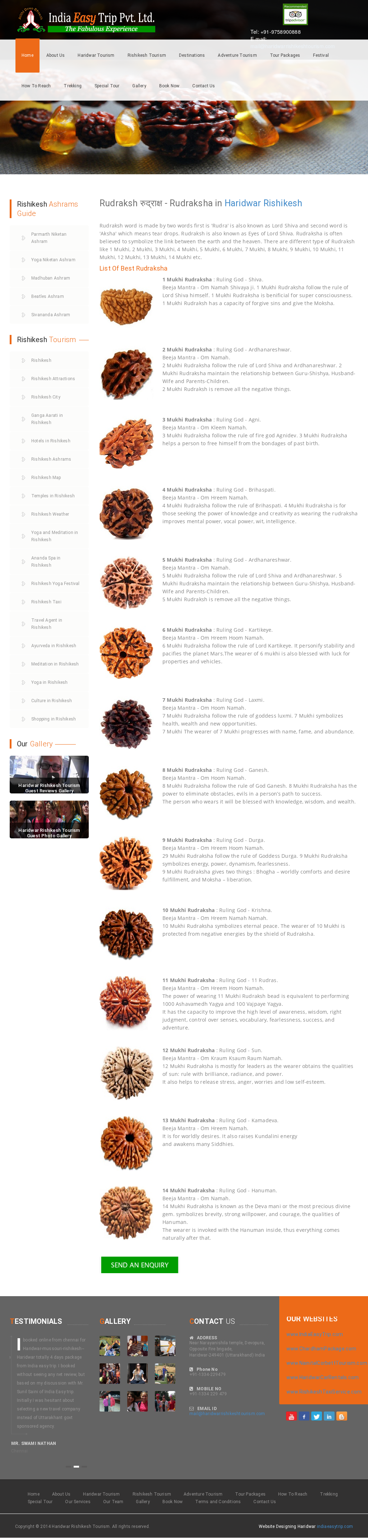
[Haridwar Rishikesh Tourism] (291, 1415)
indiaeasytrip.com (335, 1526)
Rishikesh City (45, 397)
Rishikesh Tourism (147, 55)
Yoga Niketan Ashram (53, 259)
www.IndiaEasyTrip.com (314, 1334)
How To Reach (36, 85)
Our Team (113, 1501)
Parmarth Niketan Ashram (48, 238)
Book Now (169, 85)
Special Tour (107, 85)
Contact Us (203, 85)
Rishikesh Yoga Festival (55, 583)
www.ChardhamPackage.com (321, 1348)
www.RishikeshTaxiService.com (324, 1392)
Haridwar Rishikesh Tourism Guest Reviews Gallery (49, 788)
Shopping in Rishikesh (53, 719)
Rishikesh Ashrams (51, 459)
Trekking (73, 85)
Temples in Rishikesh (53, 495)
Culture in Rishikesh (51, 700)
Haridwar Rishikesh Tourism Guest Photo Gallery (49, 833)
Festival (321, 55)
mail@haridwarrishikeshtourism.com (227, 1413)
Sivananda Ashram (50, 314)
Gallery (139, 85)
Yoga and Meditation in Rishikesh (54, 536)
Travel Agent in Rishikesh (46, 624)
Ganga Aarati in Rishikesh (47, 419)
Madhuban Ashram (50, 278)
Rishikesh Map (46, 477)
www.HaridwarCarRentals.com (322, 1377)
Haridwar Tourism (96, 55)
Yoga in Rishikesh (49, 682)
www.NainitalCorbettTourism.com (326, 1363)
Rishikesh (283, 203)
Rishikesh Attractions (53, 378)
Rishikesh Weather (50, 514)
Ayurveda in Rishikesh (53, 645)
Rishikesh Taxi (46, 601)
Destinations (192, 55)
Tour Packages (285, 55)
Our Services (77, 1501)
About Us (55, 55)
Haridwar (243, 203)
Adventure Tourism (237, 55)
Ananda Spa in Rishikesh (46, 562)
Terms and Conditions (218, 1501)
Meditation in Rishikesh (55, 664)
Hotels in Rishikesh (50, 440)
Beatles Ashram (47, 296)
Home (27, 55)
